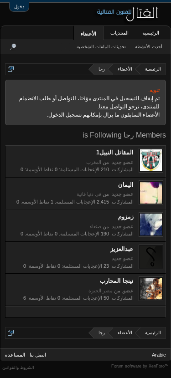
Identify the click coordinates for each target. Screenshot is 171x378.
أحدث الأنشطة (148, 46)
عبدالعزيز (122, 248)
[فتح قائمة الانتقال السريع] (11, 69)
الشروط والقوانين (18, 367)
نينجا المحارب (117, 280)
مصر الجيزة (100, 290)
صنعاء (95, 226)
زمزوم (126, 216)
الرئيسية (150, 33)
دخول (19, 6)
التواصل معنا (113, 106)
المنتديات (119, 33)
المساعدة (15, 355)
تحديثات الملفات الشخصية (101, 46)
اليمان (126, 184)
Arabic (159, 355)
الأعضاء (88, 33)
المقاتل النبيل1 (115, 152)
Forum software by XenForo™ (140, 366)
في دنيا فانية (89, 194)
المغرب (93, 162)
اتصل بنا (38, 355)
